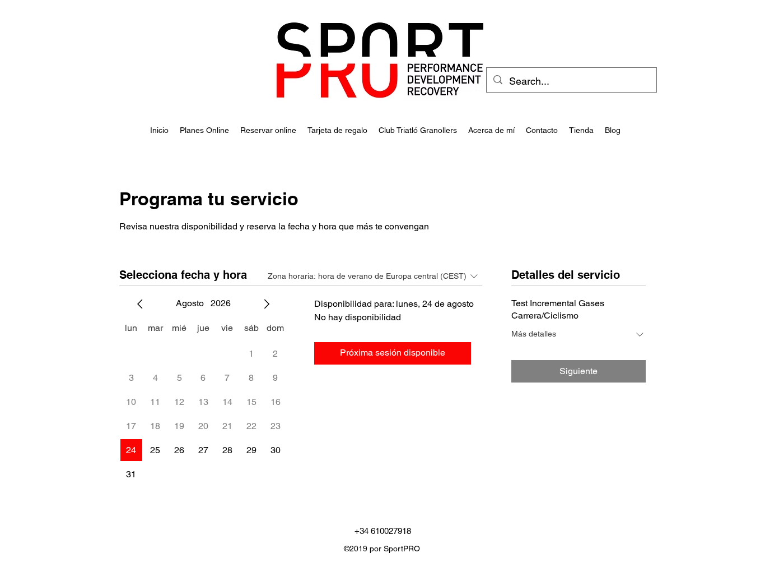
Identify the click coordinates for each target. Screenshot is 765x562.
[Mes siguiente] (266, 304)
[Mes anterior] (140, 304)
